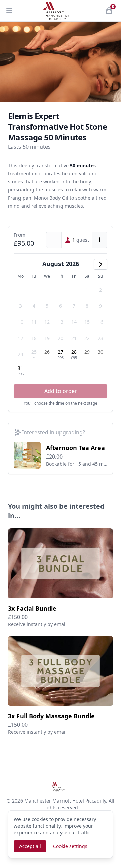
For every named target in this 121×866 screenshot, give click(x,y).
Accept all (30, 846)
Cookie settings (70, 846)
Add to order (60, 391)
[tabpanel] (60, 62)
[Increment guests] (99, 240)
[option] (87, 290)
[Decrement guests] (54, 240)
